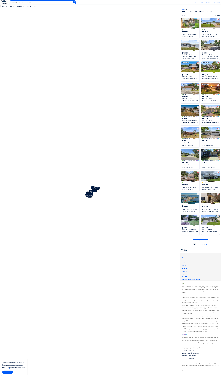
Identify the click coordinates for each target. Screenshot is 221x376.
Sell (198, 2)
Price (11, 6)
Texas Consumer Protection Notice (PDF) (189, 355)
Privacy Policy (185, 271)
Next (200, 240)
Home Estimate (209, 2)
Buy (195, 2)
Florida (182, 9)
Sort (35, 6)
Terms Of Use (184, 268)
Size (28, 6)
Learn (202, 2)
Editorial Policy (185, 276)
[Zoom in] (2, 10)
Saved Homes (217, 2)
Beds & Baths (19, 6)
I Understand (7, 372)
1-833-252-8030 (191, 358)
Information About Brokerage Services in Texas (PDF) (191, 353)
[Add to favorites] (198, 19)
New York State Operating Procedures (188, 350)
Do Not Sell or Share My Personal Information (191, 279)
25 (206, 244)
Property (3, 6)
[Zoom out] (2, 11)
